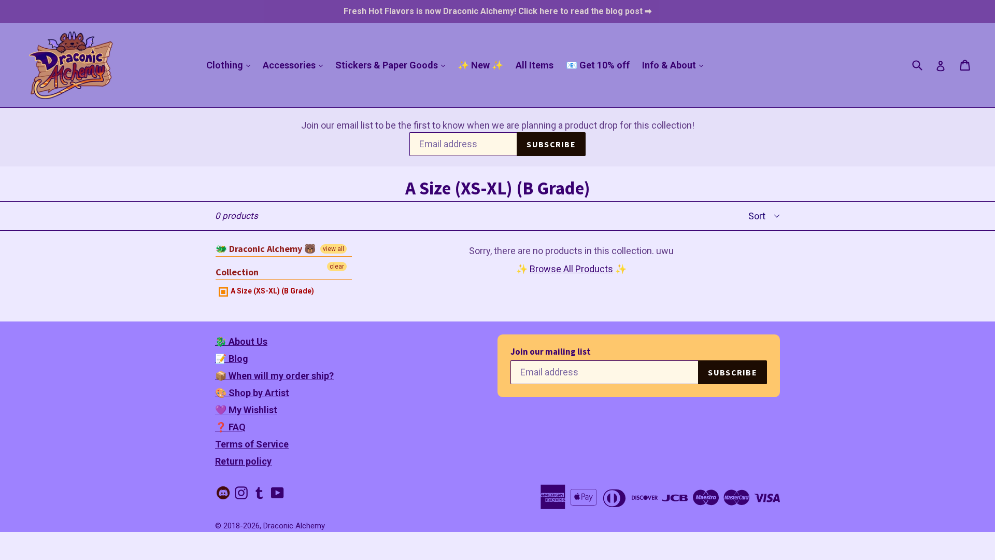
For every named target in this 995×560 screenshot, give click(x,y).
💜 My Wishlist (246, 409)
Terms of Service (252, 444)
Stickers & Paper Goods (392, 65)
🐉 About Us (241, 341)
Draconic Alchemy (294, 525)
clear (337, 266)
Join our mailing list (550, 351)
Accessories (295, 65)
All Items (534, 65)
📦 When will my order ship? (274, 375)
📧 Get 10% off (598, 65)
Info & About (675, 65)
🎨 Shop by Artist (252, 392)
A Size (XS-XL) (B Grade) (271, 291)
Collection (237, 272)
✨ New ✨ (480, 65)
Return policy (243, 461)
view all (333, 249)
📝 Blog (231, 358)
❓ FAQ (230, 427)
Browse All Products (571, 268)
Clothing (230, 65)
